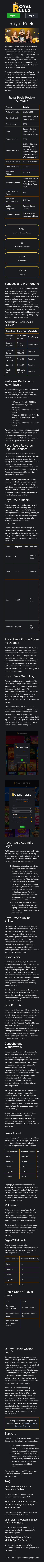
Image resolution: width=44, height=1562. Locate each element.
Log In (31, 16)
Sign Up (13, 16)
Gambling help (29, 1423)
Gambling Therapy (22, 1426)
